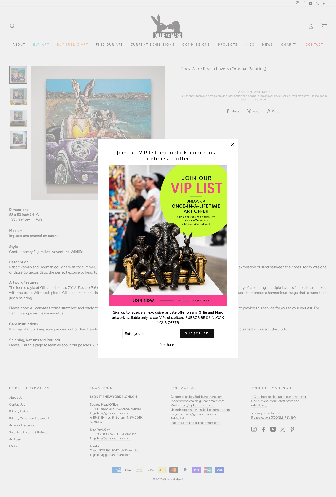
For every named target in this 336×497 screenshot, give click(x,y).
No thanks (168, 344)
